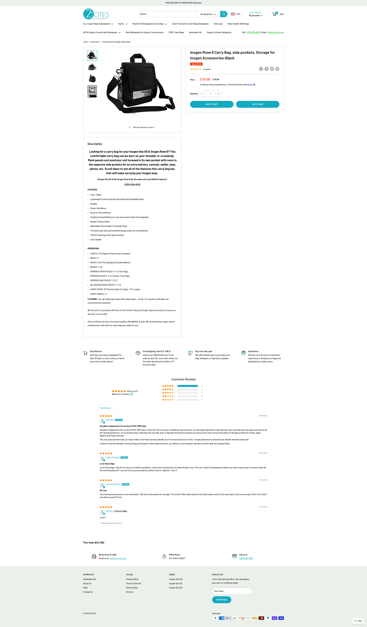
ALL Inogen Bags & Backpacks (96, 24)
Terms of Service (133, 583)
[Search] (223, 14)
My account (254, 15)
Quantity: (194, 93)
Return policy (132, 587)
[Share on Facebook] (261, 69)
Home (85, 42)
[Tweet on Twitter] (272, 69)
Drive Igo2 (218, 24)
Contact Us (88, 592)
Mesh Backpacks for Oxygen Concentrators (145, 32)
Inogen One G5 (175, 579)
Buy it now (257, 104)
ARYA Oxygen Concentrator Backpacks (100, 32)
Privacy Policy (132, 579)
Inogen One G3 (175, 587)
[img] (106, 416)
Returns (129, 592)
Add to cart (212, 104)
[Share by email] (277, 69)
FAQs (85, 587)
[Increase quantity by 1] (218, 94)
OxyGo (121, 24)
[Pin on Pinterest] (266, 69)
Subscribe (221, 599)
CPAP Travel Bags (176, 32)
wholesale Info (195, 32)
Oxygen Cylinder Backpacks (219, 32)
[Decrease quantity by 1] (203, 94)
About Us (87, 583)
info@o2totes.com (118, 558)
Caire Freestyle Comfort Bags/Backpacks (190, 24)
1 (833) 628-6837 (246, 558)
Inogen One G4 (175, 583)
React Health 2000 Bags (238, 24)
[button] (168, 386)
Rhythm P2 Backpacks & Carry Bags (148, 24)
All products (94, 42)
